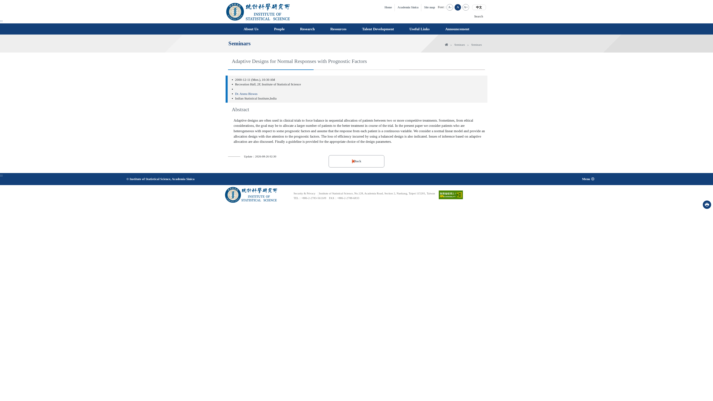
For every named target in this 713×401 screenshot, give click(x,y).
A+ (466, 7)
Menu (586, 179)
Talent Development (378, 29)
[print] (707, 204)
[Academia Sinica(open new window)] (235, 12)
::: (1, 21)
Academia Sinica (408, 7)
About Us (251, 29)
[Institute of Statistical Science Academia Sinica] (268, 16)
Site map (429, 7)
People (279, 29)
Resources (338, 29)
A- (449, 7)
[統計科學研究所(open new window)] (268, 7)
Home (388, 7)
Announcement (457, 29)
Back (357, 161)
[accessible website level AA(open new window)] (451, 194)
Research (307, 29)
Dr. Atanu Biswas (246, 94)
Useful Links (419, 29)
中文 (479, 7)
